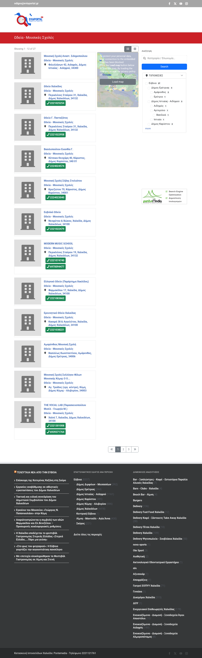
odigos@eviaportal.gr (26, 3)
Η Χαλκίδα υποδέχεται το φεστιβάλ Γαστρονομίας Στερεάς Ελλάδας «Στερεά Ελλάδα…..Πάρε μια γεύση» (39, 536)
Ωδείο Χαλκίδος (53, 86)
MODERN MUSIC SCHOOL (58, 243)
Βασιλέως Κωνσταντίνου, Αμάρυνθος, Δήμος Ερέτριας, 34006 (70, 355)
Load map (118, 81)
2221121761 (89, 653)
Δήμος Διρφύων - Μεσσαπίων (93, 484)
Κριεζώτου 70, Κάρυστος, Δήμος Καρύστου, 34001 (67, 191)
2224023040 (57, 197)
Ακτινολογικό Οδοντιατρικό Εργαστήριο (156, 562)
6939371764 (57, 431)
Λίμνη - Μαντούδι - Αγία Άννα (93, 518)
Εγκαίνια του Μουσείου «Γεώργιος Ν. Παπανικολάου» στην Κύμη (37, 512)
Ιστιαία (159, 119)
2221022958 (57, 134)
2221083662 (57, 298)
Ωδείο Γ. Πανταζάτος (56, 117)
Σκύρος (80, 523)
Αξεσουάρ (139, 574)
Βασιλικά (162, 114)
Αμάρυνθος (161, 92)
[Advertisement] (130, 19)
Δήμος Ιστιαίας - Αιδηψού (166, 101)
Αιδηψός (160, 105)
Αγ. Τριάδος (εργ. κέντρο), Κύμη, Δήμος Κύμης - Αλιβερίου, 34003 (67, 389)
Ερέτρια (159, 96)
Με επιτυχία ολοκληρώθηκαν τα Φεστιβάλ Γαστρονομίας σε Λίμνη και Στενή (40, 558)
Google (107, 74)
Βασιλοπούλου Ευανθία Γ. (58, 149)
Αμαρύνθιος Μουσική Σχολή (60, 344)
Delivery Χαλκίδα (142, 532)
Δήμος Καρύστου (162, 123)
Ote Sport (138, 550)
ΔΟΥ (135, 603)
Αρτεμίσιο (161, 110)
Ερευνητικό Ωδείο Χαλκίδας (60, 312)
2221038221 (57, 329)
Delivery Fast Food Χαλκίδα (148, 512)
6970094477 (57, 266)
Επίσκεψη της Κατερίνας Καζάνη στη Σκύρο (41, 480)
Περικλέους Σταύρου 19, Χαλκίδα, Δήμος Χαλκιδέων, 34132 (67, 254)
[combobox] (164, 58)
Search (164, 66)
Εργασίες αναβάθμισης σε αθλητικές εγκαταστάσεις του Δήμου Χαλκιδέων (38, 488)
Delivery (137, 506)
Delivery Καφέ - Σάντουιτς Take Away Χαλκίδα (159, 517)
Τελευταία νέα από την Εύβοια (37, 472)
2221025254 (57, 103)
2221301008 (57, 425)
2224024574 (57, 166)
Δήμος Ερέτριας (161, 87)
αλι (135, 568)
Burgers (137, 500)
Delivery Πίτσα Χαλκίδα (146, 527)
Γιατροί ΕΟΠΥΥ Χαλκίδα (146, 585)
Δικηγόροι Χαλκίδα (144, 597)
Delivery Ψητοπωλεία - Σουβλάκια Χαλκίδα (157, 538)
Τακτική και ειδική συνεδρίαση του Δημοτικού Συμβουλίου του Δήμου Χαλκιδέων (36, 500)
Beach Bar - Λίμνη (143, 494)
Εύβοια (154, 83)
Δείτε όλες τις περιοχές (88, 534)
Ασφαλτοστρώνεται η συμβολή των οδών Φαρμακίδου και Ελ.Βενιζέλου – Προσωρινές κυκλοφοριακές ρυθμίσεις (40, 523)
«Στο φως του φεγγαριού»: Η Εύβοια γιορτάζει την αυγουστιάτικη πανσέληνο (39, 548)
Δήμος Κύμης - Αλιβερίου (91, 503)
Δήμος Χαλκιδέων (86, 508)
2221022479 (57, 229)
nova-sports (140, 544)
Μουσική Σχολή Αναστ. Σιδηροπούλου (65, 56)
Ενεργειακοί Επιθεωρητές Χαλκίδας (154, 609)
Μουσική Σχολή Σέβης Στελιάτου (63, 180)
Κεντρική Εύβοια (86, 513)
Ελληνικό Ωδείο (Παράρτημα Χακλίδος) (66, 281)
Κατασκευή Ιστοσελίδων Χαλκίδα (33, 653)
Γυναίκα (137, 591)
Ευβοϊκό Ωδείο (52, 212)
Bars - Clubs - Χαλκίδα (145, 488)
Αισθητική (139, 556)
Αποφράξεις (140, 579)
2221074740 (57, 260)
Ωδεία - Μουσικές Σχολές (58, 60)
